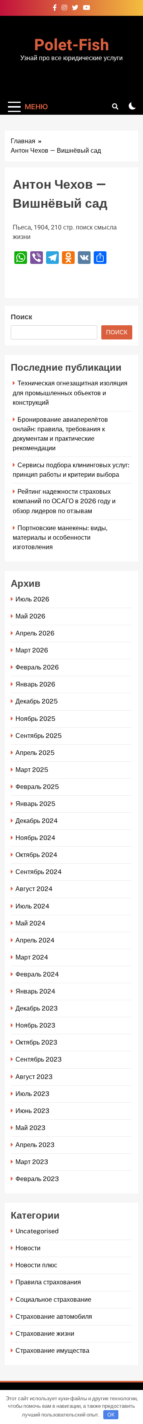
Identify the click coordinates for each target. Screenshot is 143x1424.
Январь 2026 (35, 684)
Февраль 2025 (37, 787)
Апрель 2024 (34, 940)
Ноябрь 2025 (35, 718)
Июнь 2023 (32, 1111)
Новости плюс (36, 1265)
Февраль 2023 (37, 1179)
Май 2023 (30, 1128)
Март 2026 (31, 650)
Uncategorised (37, 1231)
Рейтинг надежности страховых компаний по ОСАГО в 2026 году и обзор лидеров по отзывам (64, 501)
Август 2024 (33, 889)
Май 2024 (30, 923)
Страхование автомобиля (53, 1316)
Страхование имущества (52, 1350)
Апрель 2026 (34, 633)
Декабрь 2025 (36, 701)
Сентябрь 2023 (38, 1059)
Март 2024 (31, 957)
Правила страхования (48, 1282)
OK (110, 1414)
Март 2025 (31, 770)
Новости (28, 1248)
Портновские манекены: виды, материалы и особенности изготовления (60, 537)
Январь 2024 (35, 991)
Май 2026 (30, 616)
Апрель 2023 (34, 1145)
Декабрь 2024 (36, 821)
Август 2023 (33, 1077)
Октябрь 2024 (36, 855)
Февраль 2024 (37, 974)
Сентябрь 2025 (38, 735)
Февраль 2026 (37, 667)
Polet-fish (71, 45)
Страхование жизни (44, 1333)
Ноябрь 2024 (35, 838)
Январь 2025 (35, 804)
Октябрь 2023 (36, 1042)
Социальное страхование (53, 1299)
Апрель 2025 (34, 753)
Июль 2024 (32, 906)
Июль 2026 (32, 599)
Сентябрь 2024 (38, 872)
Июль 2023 (32, 1094)
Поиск (21, 317)
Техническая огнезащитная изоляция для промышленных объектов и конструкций (70, 392)
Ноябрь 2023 (35, 1025)
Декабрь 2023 (36, 1008)
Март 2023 (31, 1162)
